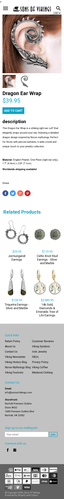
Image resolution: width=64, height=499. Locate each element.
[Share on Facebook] (5, 193)
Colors (34, 495)
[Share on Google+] (20, 193)
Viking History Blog (16, 362)
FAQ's (35, 356)
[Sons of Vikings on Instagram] (15, 452)
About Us (10, 346)
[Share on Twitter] (13, 193)
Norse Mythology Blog (18, 367)
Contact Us (11, 351)
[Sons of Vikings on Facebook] (8, 452)
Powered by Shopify (15, 495)
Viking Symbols (41, 346)
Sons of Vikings (32, 492)
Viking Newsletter (15, 356)
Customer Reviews (43, 341)
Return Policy (12, 341)
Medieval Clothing (42, 372)
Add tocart (13, 110)
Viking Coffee (40, 367)
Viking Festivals (14, 372)
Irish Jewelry (39, 351)
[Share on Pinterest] (28, 193)
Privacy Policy (40, 362)
